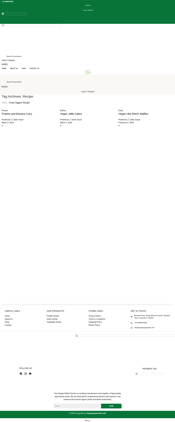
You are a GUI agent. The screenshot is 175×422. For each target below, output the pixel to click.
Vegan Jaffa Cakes (71, 113)
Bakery (63, 110)
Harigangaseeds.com (96, 413)
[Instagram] (26, 374)
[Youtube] (30, 374)
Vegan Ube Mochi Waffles (133, 113)
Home (4, 103)
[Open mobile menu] (87, 77)
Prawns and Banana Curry (17, 113)
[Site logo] (14, 18)
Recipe (5, 110)
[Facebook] (21, 374)
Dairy (120, 110)
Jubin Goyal (18, 120)
